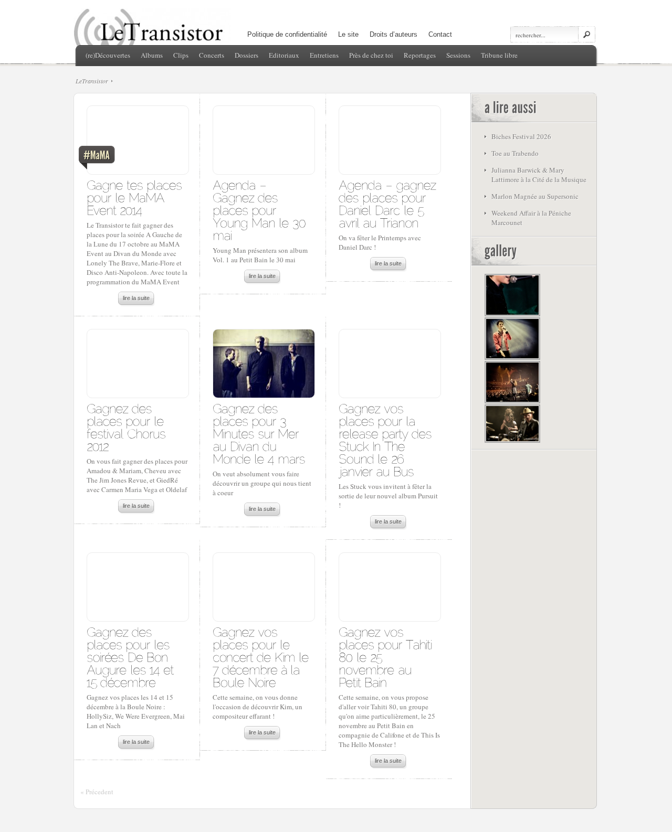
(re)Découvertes (108, 55)
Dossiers (246, 55)
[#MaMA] (137, 142)
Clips (180, 55)
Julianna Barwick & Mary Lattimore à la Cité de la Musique (538, 174)
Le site (348, 34)
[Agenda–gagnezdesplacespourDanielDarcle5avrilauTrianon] (389, 203)
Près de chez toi (371, 55)
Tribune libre (499, 55)
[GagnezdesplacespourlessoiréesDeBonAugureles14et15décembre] (132, 656)
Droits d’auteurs (393, 34)
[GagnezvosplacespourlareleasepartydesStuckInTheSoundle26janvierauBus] (387, 439)
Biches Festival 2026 (521, 136)
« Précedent (96, 791)
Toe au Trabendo (515, 153)
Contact (440, 34)
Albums (152, 55)
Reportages (420, 55)
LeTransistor (92, 81)
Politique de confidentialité (287, 34)
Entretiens (324, 55)
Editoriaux (284, 55)
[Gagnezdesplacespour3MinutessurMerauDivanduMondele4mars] (259, 433)
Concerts (211, 55)
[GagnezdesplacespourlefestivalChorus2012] (128, 427)
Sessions (458, 55)
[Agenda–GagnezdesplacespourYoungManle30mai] (261, 209)
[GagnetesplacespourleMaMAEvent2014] (136, 197)
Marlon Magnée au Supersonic (535, 196)
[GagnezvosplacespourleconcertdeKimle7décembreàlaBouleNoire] (262, 656)
